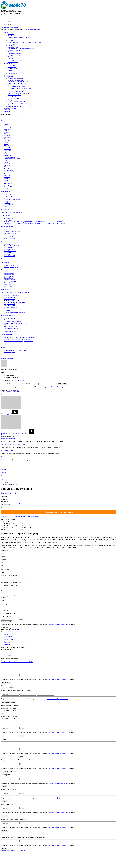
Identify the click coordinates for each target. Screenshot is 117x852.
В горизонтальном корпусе (12, 309)
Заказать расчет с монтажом (58, 512)
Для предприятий (9, 196)
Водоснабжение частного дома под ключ (21, 88)
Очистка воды (12, 39)
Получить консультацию (32, 516)
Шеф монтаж (12, 96)
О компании (8, 63)
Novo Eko (7, 135)
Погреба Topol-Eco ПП (11, 246)
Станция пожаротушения (12, 300)
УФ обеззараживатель (11, 328)
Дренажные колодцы (10, 233)
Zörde (6, 134)
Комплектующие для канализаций (18, 37)
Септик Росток (9, 145)
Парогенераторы (13, 62)
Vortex (6, 152)
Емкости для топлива (11, 230)
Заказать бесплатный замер (9, 27)
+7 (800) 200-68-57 (6, 21)
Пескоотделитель (9, 320)
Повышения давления (11, 307)
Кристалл (7, 175)
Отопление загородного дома (17, 83)
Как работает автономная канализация (13, 444)
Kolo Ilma (7, 163)
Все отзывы (4, 435)
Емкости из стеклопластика (16, 52)
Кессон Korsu (8, 278)
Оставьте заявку (61, 383)
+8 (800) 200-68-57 (6, 655)
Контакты (7, 109)
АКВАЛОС (8, 127)
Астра (6, 142)
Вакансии (7, 111)
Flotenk (6, 154)
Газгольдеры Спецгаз (11, 265)
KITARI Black (8, 170)
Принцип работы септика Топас (11, 457)
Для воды (7, 310)
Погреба (10, 40)
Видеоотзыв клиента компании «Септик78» (14, 433)
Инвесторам (12, 67)
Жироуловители (9, 236)
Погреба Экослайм (10, 251)
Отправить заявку (6, 621)
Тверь (6, 162)
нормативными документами (11, 391)
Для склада (7, 194)
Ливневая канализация (15, 50)
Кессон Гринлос (9, 276)
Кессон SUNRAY (9, 279)
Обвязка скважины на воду (16, 101)
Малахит (7, 178)
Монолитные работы (14, 95)
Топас (6, 144)
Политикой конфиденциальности (61, 387)
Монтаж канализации (15, 106)
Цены (6, 75)
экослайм (7, 124)
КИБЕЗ (6, 180)
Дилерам (11, 100)
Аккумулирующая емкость (12, 321)
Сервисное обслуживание (16, 91)
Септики (11, 34)
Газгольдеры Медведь (11, 267)
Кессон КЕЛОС (9, 284)
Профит (6, 185)
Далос (6, 130)
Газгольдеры (12, 44)
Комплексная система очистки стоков (16, 323)
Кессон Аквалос (9, 286)
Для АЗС (7, 206)
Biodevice (7, 167)
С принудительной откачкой (12, 596)
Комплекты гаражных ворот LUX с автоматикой (19, 337)
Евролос (7, 126)
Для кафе (7, 201)
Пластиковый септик (7, 450)
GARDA (7, 168)
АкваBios (7, 177)
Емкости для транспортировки (13, 235)
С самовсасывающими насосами (14, 312)
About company (12, 68)
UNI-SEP (7, 147)
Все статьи (4, 463)
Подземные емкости (10, 238)
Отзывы (10, 70)
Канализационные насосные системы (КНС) (22, 48)
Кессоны (10, 45)
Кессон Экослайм (9, 283)
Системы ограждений (15, 60)
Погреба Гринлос (9, 249)
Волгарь (7, 165)
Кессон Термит (9, 273)
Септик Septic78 (9, 172)
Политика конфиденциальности (18, 72)
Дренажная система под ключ (17, 86)
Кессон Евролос (9, 274)
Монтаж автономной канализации (19, 93)
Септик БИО (8, 187)
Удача (6, 188)
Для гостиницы (9, 204)
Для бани (7, 203)
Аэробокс (7, 140)
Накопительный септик (8, 438)
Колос (6, 132)
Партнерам (11, 65)
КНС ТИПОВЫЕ (9, 299)
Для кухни (7, 198)
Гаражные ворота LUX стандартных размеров (18, 341)
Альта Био (7, 149)
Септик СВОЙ (9, 183)
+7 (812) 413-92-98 (15, 380)
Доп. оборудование (7, 226)
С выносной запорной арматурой (14, 302)
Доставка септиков (14, 98)
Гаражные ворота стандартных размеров (17, 339)
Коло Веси (7, 129)
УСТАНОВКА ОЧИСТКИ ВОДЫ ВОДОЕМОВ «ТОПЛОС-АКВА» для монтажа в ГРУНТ (33, 222)
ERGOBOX (8, 155)
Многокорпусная (9, 305)
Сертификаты (12, 73)
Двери (10, 57)
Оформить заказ (35, 29)
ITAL (6, 182)
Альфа (6, 160)
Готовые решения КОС (11, 318)
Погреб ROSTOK (9, 256)
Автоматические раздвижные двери (15, 350)
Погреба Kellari (9, 244)
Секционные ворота (14, 53)
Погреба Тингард (9, 247)
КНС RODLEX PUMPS (11, 295)
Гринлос (7, 139)
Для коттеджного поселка (12, 199)
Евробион (7, 137)
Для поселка (8, 220)
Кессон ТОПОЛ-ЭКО (11, 281)
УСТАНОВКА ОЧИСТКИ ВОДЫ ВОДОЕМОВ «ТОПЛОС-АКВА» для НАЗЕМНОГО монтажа (34, 223)
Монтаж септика (13, 90)
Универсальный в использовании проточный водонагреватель (27, 105)
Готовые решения (9, 297)
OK (2, 713)
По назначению (5, 191)
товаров (27, 29)
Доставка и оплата (10, 108)
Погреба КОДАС (9, 252)
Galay (6, 173)
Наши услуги (12, 35)
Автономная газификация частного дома (21, 85)
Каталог (6, 32)
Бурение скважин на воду (16, 78)
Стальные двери (9, 352)
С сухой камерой (9, 304)
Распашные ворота (14, 55)
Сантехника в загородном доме (18, 81)
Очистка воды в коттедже (16, 80)
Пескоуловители (13, 47)
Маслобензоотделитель (11, 325)
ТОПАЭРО (8, 150)
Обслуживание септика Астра (17, 103)
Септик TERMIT (9, 157)
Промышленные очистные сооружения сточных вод (24, 42)
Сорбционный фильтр (11, 326)
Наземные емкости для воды (13, 231)
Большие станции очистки (12, 158)
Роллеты (10, 58)
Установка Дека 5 (6, 414)
